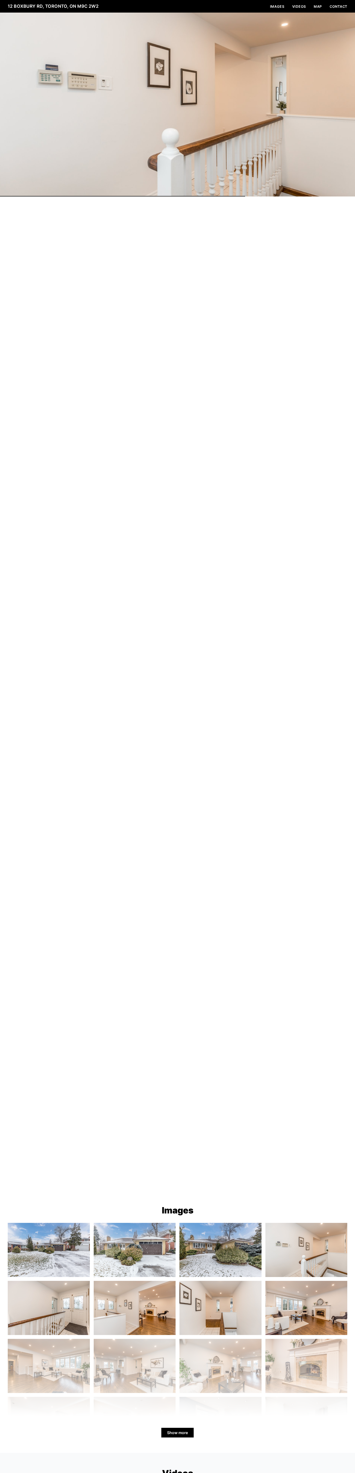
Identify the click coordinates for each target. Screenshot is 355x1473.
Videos (299, 6)
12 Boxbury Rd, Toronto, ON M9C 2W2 (53, 6)
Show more (177, 1432)
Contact (338, 6)
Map (318, 6)
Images (277, 6)
